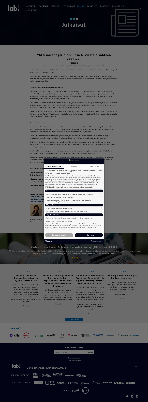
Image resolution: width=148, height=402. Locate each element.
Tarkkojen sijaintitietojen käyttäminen (59, 208)
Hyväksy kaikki (89, 235)
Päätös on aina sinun (54, 166)
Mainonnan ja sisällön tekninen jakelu (59, 221)
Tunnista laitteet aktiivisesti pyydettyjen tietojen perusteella (66, 211)
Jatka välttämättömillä (59, 235)
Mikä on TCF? (94, 166)
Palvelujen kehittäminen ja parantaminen (60, 197)
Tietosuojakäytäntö (97, 241)
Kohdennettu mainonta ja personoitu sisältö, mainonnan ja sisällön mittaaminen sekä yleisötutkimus (69, 201)
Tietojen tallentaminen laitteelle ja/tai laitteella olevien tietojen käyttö (69, 194)
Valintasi (74, 166)
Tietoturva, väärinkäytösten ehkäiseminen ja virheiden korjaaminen (69, 218)
